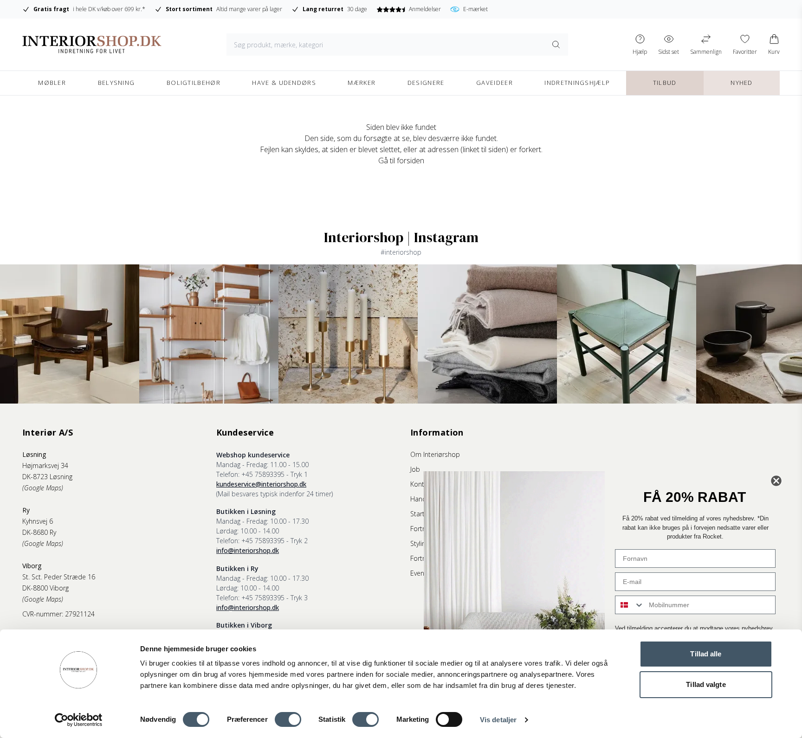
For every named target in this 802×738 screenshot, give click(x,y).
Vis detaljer (498, 720)
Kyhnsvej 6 (37, 521)
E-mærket (475, 9)
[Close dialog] (776, 481)
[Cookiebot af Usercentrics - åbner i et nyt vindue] (78, 720)
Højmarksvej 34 (45, 465)
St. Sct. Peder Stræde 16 (58, 576)
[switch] (288, 719)
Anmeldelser (425, 9)
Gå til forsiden (401, 160)
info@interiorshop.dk (247, 550)
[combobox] (629, 605)
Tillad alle (705, 654)
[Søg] (556, 44)
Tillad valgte (705, 684)
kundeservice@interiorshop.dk (261, 484)
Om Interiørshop (435, 454)
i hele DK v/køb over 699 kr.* (89, 9)
